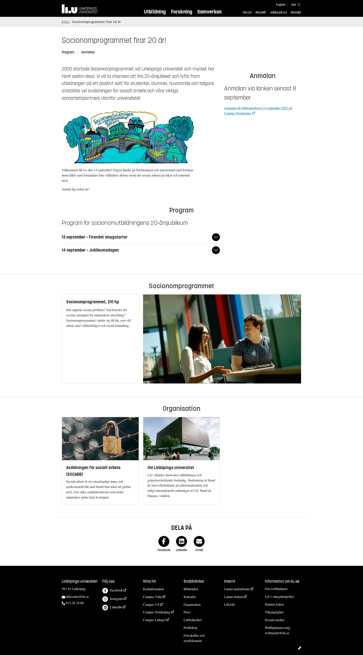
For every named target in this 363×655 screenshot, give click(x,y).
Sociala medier (274, 620)
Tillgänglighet (274, 612)
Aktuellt (260, 12)
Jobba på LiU (278, 12)
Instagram (116, 598)
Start (66, 22)
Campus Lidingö (154, 620)
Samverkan (209, 11)
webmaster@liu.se (277, 633)
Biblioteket (191, 589)
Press (187, 612)
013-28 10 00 (75, 603)
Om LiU (247, 12)
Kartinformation (153, 589)
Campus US (151, 604)
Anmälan (88, 52)
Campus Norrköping (156, 612)
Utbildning (155, 11)
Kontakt (296, 12)
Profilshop (190, 627)
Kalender (190, 596)
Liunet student (233, 596)
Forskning (181, 11)
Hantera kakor (274, 604)
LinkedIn (116, 607)
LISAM (229, 604)
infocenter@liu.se (77, 596)
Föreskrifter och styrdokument (194, 638)
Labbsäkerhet (192, 620)
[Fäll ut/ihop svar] (216, 237)
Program (68, 52)
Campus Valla (152, 596)
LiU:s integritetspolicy (279, 596)
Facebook (116, 590)
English (280, 5)
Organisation (192, 604)
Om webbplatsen (276, 588)
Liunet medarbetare (237, 589)
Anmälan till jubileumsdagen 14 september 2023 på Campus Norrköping (258, 110)
